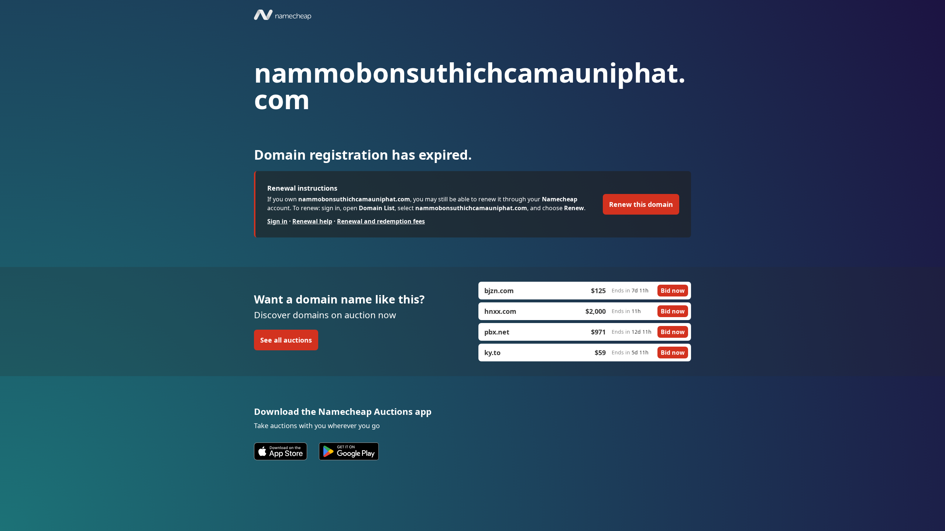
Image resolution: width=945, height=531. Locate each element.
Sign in (277, 221)
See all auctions (286, 340)
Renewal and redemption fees (381, 221)
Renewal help (312, 221)
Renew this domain (641, 204)
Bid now (673, 291)
